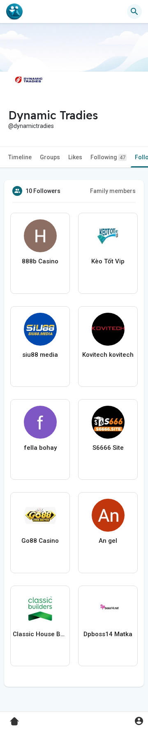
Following (107, 157)
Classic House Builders (40, 634)
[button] (139, 720)
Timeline (20, 157)
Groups (50, 157)
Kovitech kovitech (108, 354)
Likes (75, 157)
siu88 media (40, 354)
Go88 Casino (40, 540)
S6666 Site (108, 447)
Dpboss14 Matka (107, 634)
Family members (113, 191)
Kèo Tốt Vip (108, 261)
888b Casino (40, 261)
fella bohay (40, 447)
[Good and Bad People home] (14, 11)
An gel (108, 540)
